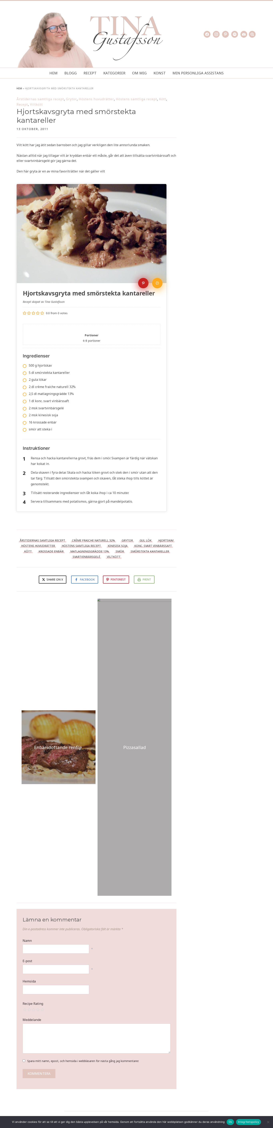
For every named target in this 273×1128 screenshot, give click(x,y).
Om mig (139, 73)
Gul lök (145, 540)
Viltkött (36, 104)
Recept (90, 73)
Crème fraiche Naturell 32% (93, 540)
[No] (268, 1122)
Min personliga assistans (198, 73)
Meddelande (32, 1020)
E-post (27, 961)
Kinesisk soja (118, 546)
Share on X (54, 579)
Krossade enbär (51, 551)
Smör (120, 551)
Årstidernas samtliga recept (40, 99)
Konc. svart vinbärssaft (153, 546)
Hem (53, 73)
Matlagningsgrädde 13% (89, 551)
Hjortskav (165, 540)
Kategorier (114, 73)
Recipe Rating (33, 1003)
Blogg (70, 73)
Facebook (87, 579)
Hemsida (29, 981)
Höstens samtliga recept (136, 99)
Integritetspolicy (248, 1121)
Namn (27, 940)
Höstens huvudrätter (96, 99)
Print (146, 579)
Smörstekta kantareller (150, 551)
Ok (230, 1121)
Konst (159, 73)
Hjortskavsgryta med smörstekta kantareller (76, 115)
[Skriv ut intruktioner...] (157, 283)
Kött (162, 99)
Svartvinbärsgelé (86, 557)
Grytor (71, 99)
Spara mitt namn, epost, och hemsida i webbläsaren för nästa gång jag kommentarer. (83, 1061)
